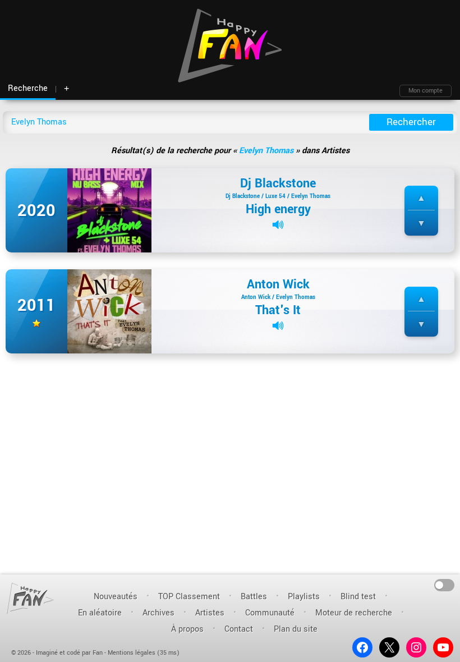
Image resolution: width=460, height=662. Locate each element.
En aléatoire (100, 613)
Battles (254, 597)
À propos (187, 629)
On (444, 584)
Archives (158, 613)
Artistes (209, 613)
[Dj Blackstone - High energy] (109, 210)
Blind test (358, 597)
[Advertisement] (230, 374)
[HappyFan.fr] (30, 598)
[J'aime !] (421, 198)
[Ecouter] (278, 224)
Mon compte (425, 90)
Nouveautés (115, 597)
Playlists (304, 597)
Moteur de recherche (353, 613)
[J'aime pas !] (421, 223)
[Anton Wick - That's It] (109, 311)
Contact (238, 629)
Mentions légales (131, 653)
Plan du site (296, 629)
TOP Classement (189, 597)
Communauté (270, 613)
